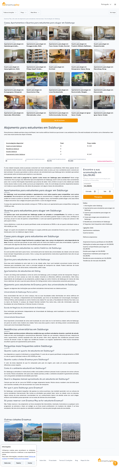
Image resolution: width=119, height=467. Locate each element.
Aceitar (30, 463)
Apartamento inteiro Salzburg (15, 154)
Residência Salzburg (12, 149)
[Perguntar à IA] (115, 463)
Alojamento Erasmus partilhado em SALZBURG (98, 242)
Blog (76, 460)
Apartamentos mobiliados (91, 230)
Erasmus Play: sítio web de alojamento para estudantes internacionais (24, 19)
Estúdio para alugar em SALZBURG (94, 251)
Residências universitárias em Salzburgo (97, 222)
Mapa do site (85, 460)
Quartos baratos (88, 233)
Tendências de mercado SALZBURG (94, 261)
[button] (14, 33)
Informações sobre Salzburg (93, 206)
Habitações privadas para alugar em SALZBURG (98, 244)
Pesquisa (98, 197)
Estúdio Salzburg (11, 151)
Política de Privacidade (21, 459)
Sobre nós (43, 460)
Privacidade (52, 460)
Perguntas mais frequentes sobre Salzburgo (98, 224)
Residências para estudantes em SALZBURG (97, 258)
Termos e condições (65, 460)
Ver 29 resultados (59, 120)
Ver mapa (113, 12)
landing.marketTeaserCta (105, 161)
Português (105, 4)
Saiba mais (7, 463)
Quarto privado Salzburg (14, 146)
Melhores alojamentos (90, 237)
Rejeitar (18, 463)
